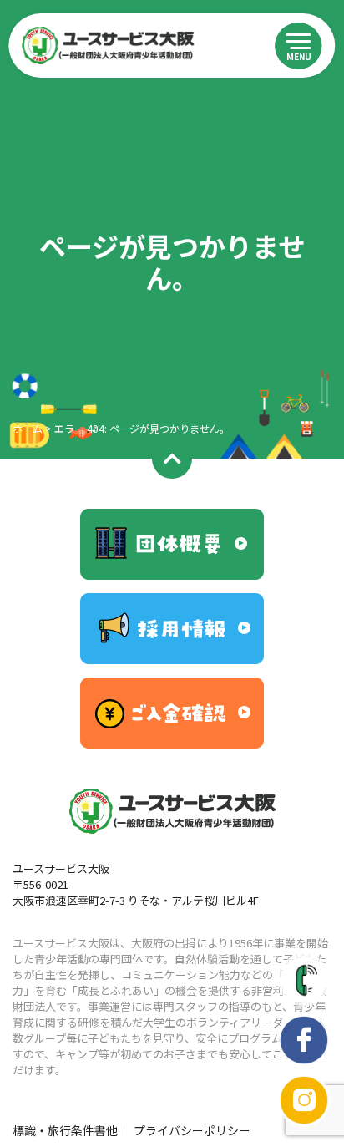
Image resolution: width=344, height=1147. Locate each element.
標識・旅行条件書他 (65, 1130)
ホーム (28, 428)
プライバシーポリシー (192, 1130)
